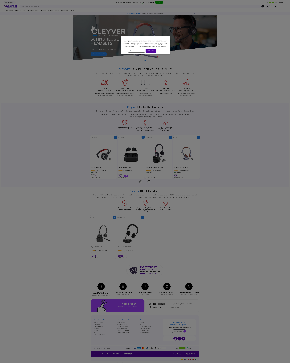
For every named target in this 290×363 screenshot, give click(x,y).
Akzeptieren (150, 50)
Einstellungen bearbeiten (136, 50)
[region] (145, 45)
